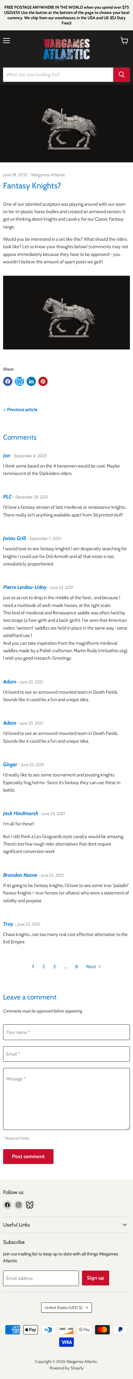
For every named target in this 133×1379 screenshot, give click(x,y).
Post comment (28, 1156)
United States (64, 1307)
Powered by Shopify (66, 1367)
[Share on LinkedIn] (31, 381)
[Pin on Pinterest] (43, 381)
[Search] (121, 75)
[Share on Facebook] (7, 381)
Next (91, 966)
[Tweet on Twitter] (19, 381)
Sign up (95, 1278)
